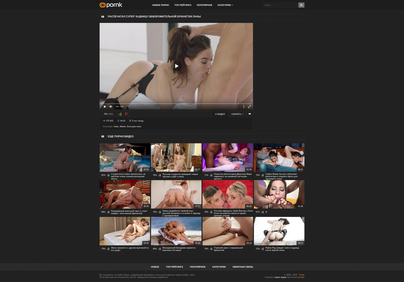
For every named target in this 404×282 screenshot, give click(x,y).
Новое (155, 267)
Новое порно (160, 5)
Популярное (204, 5)
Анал (116, 126)
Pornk (301, 275)
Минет (123, 126)
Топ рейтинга (182, 5)
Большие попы (134, 126)
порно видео (280, 277)
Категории (219, 267)
